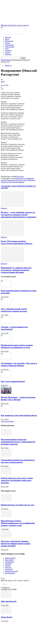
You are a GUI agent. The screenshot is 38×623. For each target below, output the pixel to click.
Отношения (9, 45)
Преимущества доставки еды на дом (17, 505)
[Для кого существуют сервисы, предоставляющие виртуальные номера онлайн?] (6, 537)
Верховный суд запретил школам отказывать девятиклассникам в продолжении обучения (16, 270)
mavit (3, 81)
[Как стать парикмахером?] (6, 377)
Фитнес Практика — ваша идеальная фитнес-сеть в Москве (18, 398)
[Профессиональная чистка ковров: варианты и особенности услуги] (6, 341)
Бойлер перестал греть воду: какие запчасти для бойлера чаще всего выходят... (17, 480)
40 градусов (19, 176)
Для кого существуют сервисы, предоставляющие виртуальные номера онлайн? (15, 543)
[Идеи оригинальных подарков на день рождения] (6, 287)
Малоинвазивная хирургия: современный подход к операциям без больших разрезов (18, 441)
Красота (8, 37)
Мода (7, 39)
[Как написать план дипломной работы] (6, 411)
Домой (3, 60)
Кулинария (9, 41)
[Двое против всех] (6, 597)
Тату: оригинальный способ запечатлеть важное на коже (14, 310)
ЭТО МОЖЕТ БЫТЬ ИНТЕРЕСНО (15, 186)
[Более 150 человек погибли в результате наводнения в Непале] (12, 235)
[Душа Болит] (6, 613)
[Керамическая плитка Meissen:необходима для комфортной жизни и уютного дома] (6, 517)
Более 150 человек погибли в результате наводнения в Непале (16, 242)
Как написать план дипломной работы (19, 415)
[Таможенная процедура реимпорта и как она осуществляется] (6, 456)
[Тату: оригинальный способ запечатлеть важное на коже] (6, 305)
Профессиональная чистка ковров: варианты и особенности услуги (17, 346)
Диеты (7, 43)
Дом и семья (9, 47)
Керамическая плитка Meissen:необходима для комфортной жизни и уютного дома (18, 523)
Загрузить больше (7, 421)
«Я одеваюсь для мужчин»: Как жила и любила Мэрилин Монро (19, 364)
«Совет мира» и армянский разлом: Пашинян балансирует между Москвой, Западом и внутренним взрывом (18, 180)
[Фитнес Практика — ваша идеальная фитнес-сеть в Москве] (6, 393)
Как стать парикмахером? (13, 381)
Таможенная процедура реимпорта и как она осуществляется (18, 461)
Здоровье (8, 50)
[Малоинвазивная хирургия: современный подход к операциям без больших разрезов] (6, 435)
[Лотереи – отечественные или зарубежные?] (6, 323)
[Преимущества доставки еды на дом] (6, 501)
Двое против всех (9, 601)
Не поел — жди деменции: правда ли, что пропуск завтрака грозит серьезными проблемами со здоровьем (18, 214)
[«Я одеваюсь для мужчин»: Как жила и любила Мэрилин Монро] (6, 359)
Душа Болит (6, 617)
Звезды (7, 52)
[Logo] (13, 34)
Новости (8, 54)
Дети (7, 49)
